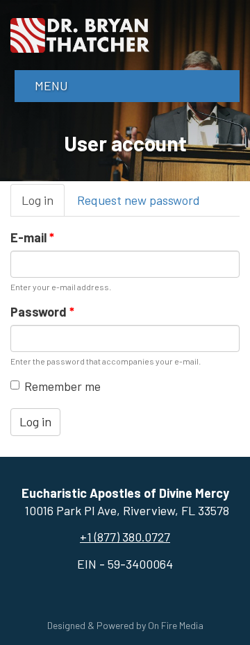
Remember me (62, 386)
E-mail (32, 237)
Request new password (138, 200)
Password (42, 311)
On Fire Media (175, 625)
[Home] (79, 33)
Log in (43, 204)
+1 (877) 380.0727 (125, 536)
